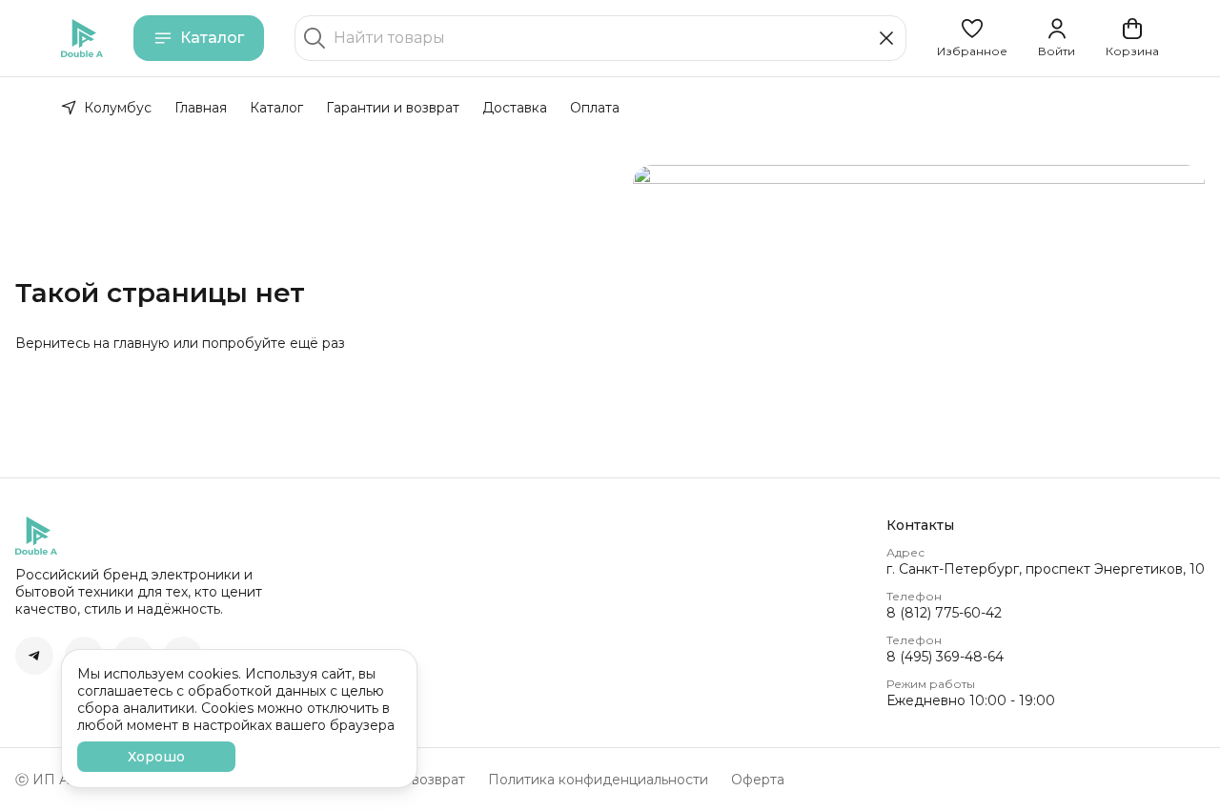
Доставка (514, 107)
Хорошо (156, 756)
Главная (200, 107)
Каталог (212, 38)
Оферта (757, 779)
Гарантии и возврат (392, 107)
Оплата (595, 107)
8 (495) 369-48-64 (945, 656)
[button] (972, 38)
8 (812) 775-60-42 (944, 612)
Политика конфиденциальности (598, 779)
